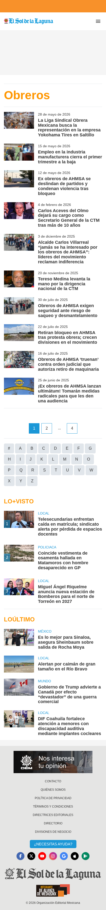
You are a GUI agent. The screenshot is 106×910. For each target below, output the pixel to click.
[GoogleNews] (64, 856)
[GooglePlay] (85, 856)
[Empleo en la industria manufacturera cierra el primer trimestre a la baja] (19, 154)
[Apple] (75, 856)
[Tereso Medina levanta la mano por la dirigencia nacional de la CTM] (19, 281)
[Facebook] (20, 856)
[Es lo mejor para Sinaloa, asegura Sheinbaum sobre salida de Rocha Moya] (19, 639)
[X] (31, 856)
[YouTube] (42, 856)
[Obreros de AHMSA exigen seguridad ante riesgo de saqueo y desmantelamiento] (19, 307)
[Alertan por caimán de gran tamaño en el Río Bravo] (19, 664)
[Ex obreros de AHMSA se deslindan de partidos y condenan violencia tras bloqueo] (19, 183)
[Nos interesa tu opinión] (53, 762)
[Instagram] (53, 856)
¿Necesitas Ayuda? (53, 844)
